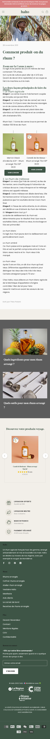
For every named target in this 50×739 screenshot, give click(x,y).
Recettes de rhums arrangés (16, 606)
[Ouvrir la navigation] (3, 12)
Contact (6, 624)
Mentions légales (10, 628)
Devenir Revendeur (11, 620)
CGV (5, 632)
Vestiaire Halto (9, 589)
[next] (45, 455)
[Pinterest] (15, 562)
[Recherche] (43, 12)
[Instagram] (9, 562)
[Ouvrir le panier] (47, 12)
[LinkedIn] (20, 562)
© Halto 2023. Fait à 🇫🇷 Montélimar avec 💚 (25, 683)
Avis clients (8, 598)
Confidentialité (9, 637)
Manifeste (7, 593)
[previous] (4, 455)
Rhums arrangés (10, 576)
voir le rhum (13, 173)
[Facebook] (4, 562)
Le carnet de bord (11, 602)
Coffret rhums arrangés (14, 581)
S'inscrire (10, 671)
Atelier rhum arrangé (12, 585)
